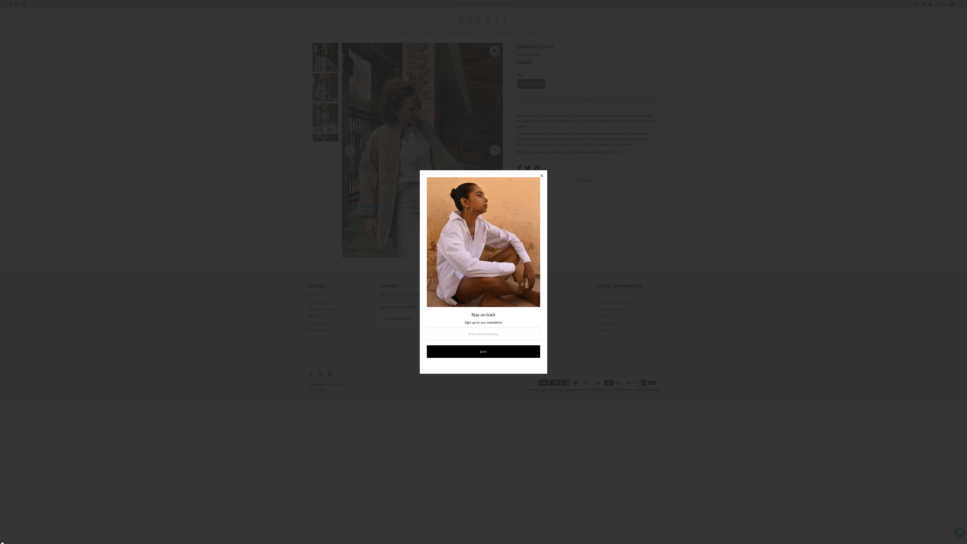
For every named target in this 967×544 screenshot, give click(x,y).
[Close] (541, 175)
